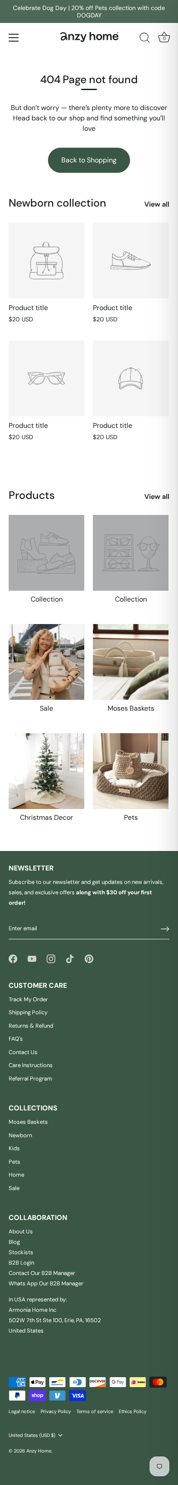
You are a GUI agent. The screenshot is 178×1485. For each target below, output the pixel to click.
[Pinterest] (89, 958)
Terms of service (94, 1411)
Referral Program (30, 1078)
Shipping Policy (28, 1012)
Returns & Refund (31, 1025)
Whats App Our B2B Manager (46, 1283)
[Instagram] (51, 958)
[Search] (144, 39)
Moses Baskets (131, 708)
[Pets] (130, 771)
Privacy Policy (56, 1411)
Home (16, 1174)
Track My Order (28, 999)
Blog (14, 1242)
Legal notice (22, 1411)
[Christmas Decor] (46, 771)
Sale (46, 708)
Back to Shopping (89, 160)
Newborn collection (57, 203)
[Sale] (46, 662)
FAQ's (16, 1038)
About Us (21, 1231)
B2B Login (21, 1262)
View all (156, 204)
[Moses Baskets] (130, 662)
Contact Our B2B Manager (42, 1273)
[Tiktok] (70, 958)
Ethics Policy (132, 1411)
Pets (131, 817)
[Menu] (13, 37)
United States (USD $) (32, 1435)
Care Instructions (31, 1065)
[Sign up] (165, 929)
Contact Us (23, 1052)
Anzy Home (38, 1451)
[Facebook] (13, 958)
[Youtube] (32, 958)
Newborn (20, 1135)
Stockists (21, 1252)
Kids (14, 1148)
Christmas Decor (46, 817)
